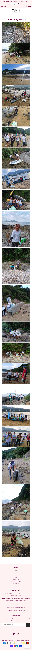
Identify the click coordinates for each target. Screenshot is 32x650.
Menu (4, 6)
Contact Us (16, 579)
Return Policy (16, 583)
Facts (16, 575)
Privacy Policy (16, 586)
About (16, 573)
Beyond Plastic (15, 640)
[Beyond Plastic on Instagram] (18, 634)
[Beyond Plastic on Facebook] (14, 634)
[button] (14, 4)
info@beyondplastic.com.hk (18, 607)
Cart (29, 6)
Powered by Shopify (25, 640)
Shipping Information (16, 581)
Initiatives (16, 577)
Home (16, 570)
